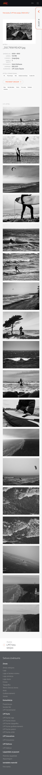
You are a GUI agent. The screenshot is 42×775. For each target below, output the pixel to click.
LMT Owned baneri (9, 710)
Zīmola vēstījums (8, 668)
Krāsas (5, 682)
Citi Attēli (6, 104)
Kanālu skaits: (8, 61)
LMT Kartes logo (8, 718)
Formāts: (8, 58)
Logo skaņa (7, 679)
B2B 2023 (25, 13)
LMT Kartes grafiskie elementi (13, 726)
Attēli (5, 691)
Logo (4, 670)
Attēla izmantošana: (10, 73)
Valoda (5, 696)
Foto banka (6, 13)
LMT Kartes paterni (9, 729)
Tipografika (6, 685)
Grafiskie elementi (9, 693)
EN (32, 3)
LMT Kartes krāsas (9, 721)
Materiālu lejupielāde (10, 756)
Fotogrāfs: (7, 64)
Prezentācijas (7, 704)
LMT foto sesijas (16, 13)
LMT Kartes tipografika (10, 723)
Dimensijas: (7, 53)
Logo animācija (8, 676)
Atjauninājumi (7, 759)
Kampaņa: (8, 66)
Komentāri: (7, 69)
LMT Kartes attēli (9, 732)
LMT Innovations (8, 740)
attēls (5, 44)
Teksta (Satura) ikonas (10, 688)
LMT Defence (7, 748)
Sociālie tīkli (7, 707)
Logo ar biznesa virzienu (11, 673)
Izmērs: (8, 56)
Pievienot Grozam (12, 82)
